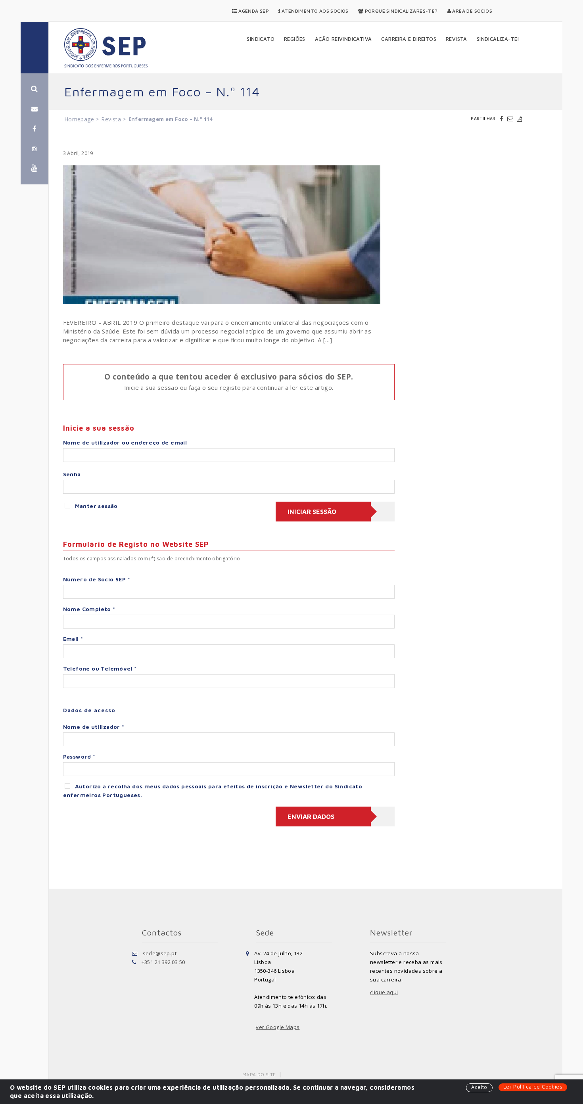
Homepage (79, 119)
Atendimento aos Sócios (314, 11)
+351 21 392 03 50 (163, 962)
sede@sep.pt (159, 953)
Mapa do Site (259, 1074)
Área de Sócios (471, 11)
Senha (72, 474)
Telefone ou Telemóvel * (100, 668)
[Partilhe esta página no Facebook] (502, 119)
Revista (456, 39)
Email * (73, 638)
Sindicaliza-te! (498, 39)
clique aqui (384, 992)
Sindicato (260, 39)
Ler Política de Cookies (532, 1086)
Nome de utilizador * (94, 726)
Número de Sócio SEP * (96, 579)
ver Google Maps (277, 1027)
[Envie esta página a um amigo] (511, 119)
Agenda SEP (253, 11)
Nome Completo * (89, 609)
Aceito (479, 1087)
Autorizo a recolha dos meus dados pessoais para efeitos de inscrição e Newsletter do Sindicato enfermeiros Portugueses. (212, 790)
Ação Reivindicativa (343, 39)
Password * (79, 756)
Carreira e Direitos (408, 39)
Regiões (294, 39)
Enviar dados (311, 816)
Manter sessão (96, 505)
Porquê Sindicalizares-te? (400, 11)
